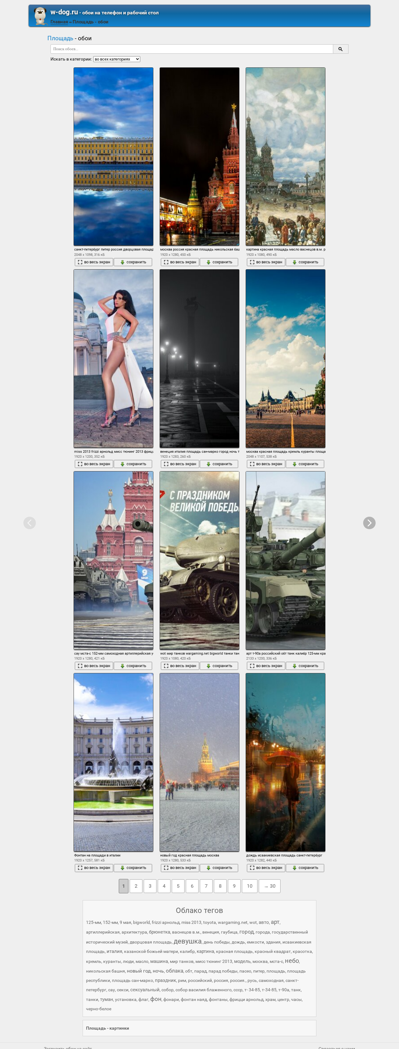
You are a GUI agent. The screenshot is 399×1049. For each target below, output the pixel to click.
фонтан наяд (194, 999)
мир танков (182, 961)
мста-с (276, 961)
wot (253, 922)
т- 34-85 (252, 989)
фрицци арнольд (246, 999)
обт (188, 970)
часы (296, 999)
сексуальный (145, 990)
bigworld (141, 922)
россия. (238, 980)
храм (270, 999)
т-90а (283, 989)
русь (252, 980)
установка (126, 999)
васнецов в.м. (186, 931)
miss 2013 (191, 922)
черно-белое (98, 1008)
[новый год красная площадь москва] (199, 762)
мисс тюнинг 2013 (213, 961)
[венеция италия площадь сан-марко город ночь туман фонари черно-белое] (199, 358)
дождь (238, 941)
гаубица (229, 931)
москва (260, 961)
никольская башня (105, 970)
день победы (217, 941)
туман (106, 999)
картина (205, 951)
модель (242, 961)
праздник (165, 980)
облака (174, 971)
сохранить (136, 262)
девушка (188, 941)
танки (92, 999)
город (246, 932)
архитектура (134, 931)
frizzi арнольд (166, 922)
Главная (59, 22)
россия (221, 980)
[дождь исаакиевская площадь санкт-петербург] (285, 762)
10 (249, 886)
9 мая (125, 922)
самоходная (271, 980)
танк (296, 989)
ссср (238, 989)
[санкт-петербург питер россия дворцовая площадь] (113, 156)
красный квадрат (273, 951)
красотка (302, 951)
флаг (143, 999)
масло (142, 961)
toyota (209, 922)
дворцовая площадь (151, 941)
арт (275, 922)
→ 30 (270, 886)
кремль (93, 961)
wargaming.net (233, 922)
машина (159, 961)
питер (259, 970)
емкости (255, 941)
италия (114, 951)
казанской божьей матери (151, 951)
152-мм (110, 922)
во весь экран (97, 262)
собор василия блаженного (203, 989)
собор (167, 989)
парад (200, 970)
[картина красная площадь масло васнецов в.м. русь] (285, 156)
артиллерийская (103, 931)
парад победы (223, 970)
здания (273, 941)
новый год (139, 971)
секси (122, 989)
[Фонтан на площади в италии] (113, 762)
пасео (245, 970)
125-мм (93, 922)
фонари (171, 999)
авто (264, 922)
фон (155, 999)
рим (182, 980)
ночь (158, 971)
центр (283, 999)
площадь (276, 970)
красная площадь (234, 951)
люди (128, 961)
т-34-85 (269, 989)
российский (200, 980)
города (263, 931)
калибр (187, 951)
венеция (210, 931)
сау (111, 989)
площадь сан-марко (132, 980)
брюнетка (159, 932)
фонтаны (218, 999)
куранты (112, 961)
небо (292, 960)
